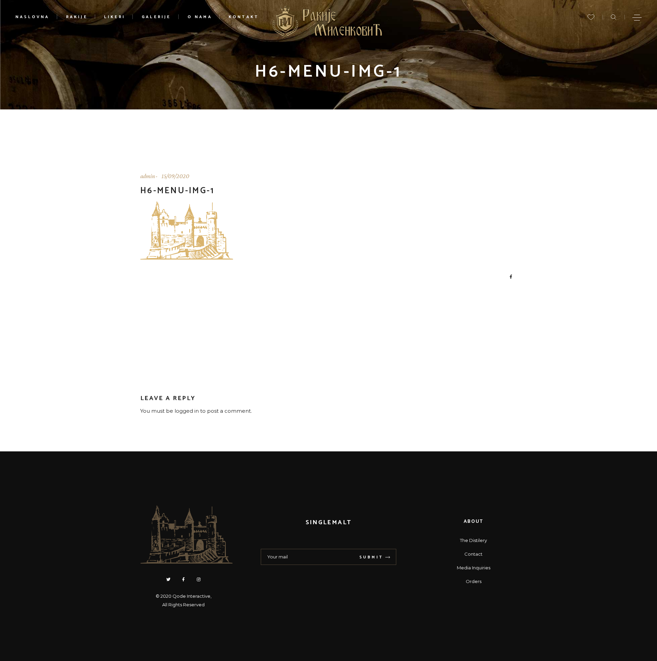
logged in (187, 411)
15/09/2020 (175, 176)
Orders (473, 581)
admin (147, 176)
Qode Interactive (191, 596)
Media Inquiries (473, 567)
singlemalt (328, 522)
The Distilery (473, 540)
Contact (473, 554)
